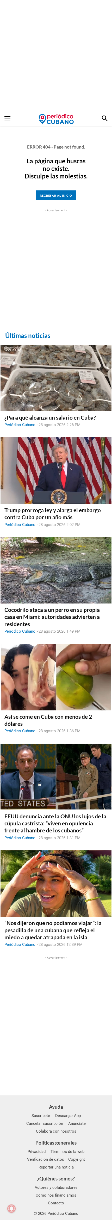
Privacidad (37, 1151)
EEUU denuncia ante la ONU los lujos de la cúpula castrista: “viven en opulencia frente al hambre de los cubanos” (55, 823)
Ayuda (56, 1107)
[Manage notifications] (11, 1208)
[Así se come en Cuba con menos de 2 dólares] (56, 677)
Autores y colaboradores (56, 1187)
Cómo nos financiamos (56, 1195)
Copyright (76, 1159)
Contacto (56, 1203)
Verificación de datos (45, 1159)
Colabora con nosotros (56, 1131)
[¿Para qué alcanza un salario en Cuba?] (56, 378)
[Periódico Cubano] (56, 119)
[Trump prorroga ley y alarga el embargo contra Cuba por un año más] (56, 470)
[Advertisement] (56, 56)
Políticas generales (56, 1143)
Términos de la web (67, 1151)
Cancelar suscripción (44, 1123)
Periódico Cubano (19, 424)
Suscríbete (41, 1115)
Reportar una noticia (56, 1167)
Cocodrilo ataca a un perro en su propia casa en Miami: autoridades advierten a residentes (52, 616)
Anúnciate (77, 1123)
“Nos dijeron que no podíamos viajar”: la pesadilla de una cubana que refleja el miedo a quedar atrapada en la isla (53, 930)
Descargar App (68, 1115)
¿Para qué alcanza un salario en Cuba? (50, 417)
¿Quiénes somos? (56, 1179)
